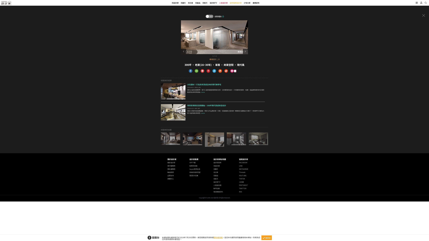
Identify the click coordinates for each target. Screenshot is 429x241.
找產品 (197, 3)
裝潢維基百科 (218, 192)
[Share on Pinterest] (208, 71)
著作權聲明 (171, 166)
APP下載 (192, 162)
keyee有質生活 (194, 169)
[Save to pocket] (202, 71)
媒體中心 (170, 179)
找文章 (190, 3)
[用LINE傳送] (196, 71)
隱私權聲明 (171, 169)
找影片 (205, 3)
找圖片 (183, 3)
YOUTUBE (242, 175)
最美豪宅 (256, 3)
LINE (241, 166)
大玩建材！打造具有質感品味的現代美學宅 (204, 84)
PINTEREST (243, 185)
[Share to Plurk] (220, 71)
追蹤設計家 (243, 159)
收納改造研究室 (194, 172)
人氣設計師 (223, 3)
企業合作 (170, 175)
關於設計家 (171, 159)
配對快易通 (193, 166)
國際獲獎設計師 (236, 3)
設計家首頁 (217, 162)
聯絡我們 (170, 172)
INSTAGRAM (243, 169)
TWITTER (242, 188)
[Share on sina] (226, 71)
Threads (242, 172)
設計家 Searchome (6, 4)
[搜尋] (425, 3)
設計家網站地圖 (219, 159)
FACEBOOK (243, 162)
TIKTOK (242, 179)
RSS (240, 192)
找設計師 (175, 3)
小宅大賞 (247, 3)
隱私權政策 (218, 237)
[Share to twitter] (214, 71)
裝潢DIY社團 (193, 175)
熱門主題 (216, 188)
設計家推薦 (193, 159)
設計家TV (213, 3)
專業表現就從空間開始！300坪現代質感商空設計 (206, 105)
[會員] (421, 3)
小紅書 (241, 182)
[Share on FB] (190, 71)
